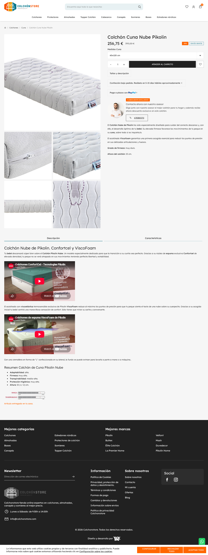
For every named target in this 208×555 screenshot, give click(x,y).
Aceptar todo (196, 550)
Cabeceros (106, 17)
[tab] (53, 238)
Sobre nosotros (133, 477)
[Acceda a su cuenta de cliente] (193, 7)
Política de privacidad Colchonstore (102, 512)
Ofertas (129, 492)
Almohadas (69, 17)
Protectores (52, 17)
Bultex (108, 440)
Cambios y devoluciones (104, 500)
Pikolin (109, 435)
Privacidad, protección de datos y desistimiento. (104, 483)
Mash (159, 440)
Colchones (37, 17)
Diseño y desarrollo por (100, 538)
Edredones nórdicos (166, 17)
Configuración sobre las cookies (95, 551)
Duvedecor (162, 445)
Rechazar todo (173, 550)
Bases (148, 17)
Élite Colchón (112, 445)
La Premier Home (114, 450)
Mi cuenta (130, 487)
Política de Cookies (101, 477)
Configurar (149, 548)
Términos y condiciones (103, 490)
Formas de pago (99, 495)
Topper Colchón (88, 17)
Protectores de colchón (67, 440)
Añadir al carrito (162, 64)
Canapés (121, 17)
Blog (127, 497)
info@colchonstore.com (23, 518)
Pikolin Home (163, 450)
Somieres (135, 17)
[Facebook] (167, 480)
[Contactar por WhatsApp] (202, 541)
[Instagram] (176, 480)
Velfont (160, 435)
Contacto (130, 482)
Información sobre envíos (105, 505)
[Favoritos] (186, 7)
